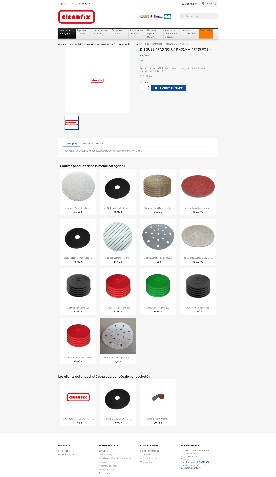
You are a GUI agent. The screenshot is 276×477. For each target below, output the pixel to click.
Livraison (103, 450)
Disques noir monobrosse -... (78, 257)
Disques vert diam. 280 (158, 307)
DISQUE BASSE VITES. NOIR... (118, 208)
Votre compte (149, 445)
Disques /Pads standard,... (78, 208)
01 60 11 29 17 (83, 3)
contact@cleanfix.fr (191, 468)
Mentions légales (107, 454)
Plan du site (105, 473)
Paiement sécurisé (108, 465)
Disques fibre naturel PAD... (157, 208)
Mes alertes (146, 462)
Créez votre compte (150, 458)
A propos (103, 462)
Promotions (64, 450)
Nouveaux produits (67, 454)
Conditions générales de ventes (115, 458)
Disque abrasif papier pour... (158, 257)
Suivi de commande (149, 450)
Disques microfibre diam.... (118, 257)
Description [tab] (71, 143)
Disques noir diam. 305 (78, 307)
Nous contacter (107, 469)
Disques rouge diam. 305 (118, 307)
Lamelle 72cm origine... (158, 418)
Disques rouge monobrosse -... (78, 357)
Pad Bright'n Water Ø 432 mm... (198, 208)
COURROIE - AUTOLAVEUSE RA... (78, 418)
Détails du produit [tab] (93, 143)
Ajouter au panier (168, 88)
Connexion (145, 454)
